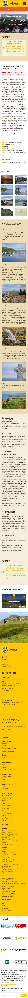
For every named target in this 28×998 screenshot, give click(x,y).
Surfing (3, 803)
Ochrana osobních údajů (8, 886)
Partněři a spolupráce (7, 871)
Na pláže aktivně (6, 812)
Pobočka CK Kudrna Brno (8, 893)
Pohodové (4, 755)
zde (7, 54)
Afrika (3, 905)
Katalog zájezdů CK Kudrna (9, 854)
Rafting (3, 800)
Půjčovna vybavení (7, 839)
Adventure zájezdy (6, 798)
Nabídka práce (5, 853)
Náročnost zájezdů (6, 866)
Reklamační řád (6, 880)
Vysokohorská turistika (8, 747)
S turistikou (5, 788)
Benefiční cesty (5, 802)
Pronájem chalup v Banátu (8, 837)
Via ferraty (4, 745)
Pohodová (4, 743)
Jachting (4, 767)
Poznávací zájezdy (7, 784)
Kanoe (3, 764)
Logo (3, 856)
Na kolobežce (5, 818)
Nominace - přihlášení (7, 896)
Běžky (3, 778)
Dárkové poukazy (6, 857)
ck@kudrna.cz (7, 660)
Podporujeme (5, 872)
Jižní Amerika (5, 908)
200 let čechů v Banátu (7, 844)
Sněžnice (4, 781)
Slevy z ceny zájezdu (7, 869)
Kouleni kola (5, 842)
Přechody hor (5, 815)
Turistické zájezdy (7, 741)
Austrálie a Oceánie (7, 910)
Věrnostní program (7, 867)
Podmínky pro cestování (8, 889)
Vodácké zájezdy (7, 762)
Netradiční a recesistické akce (9, 834)
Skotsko (20, 24)
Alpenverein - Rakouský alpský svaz (11, 841)
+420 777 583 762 (8, 658)
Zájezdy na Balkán (6, 805)
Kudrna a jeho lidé (6, 832)
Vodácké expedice (6, 769)
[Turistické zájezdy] (4, 20)
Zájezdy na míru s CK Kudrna (9, 831)
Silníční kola (5, 757)
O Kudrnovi (4, 849)
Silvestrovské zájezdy (7, 813)
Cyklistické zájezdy (8, 752)
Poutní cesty (5, 820)
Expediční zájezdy (6, 795)
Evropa (3, 901)
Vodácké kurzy (5, 766)
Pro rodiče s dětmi (6, 797)
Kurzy (3, 810)
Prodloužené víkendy (7, 807)
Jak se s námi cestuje (7, 861)
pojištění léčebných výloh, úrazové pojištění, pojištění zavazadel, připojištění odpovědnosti (14, 152)
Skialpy (3, 779)
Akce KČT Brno (5, 808)
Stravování (4, 862)
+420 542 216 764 (8, 656)
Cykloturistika (5, 754)
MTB (3, 759)
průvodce (5, 148)
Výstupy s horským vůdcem (9, 748)
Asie (3, 903)
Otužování (4, 771)
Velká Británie (9, 24)
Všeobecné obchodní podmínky (10, 881)
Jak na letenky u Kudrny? (8, 894)
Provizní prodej (6, 836)
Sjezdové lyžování (6, 776)
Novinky (4, 817)
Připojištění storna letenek (9, 891)
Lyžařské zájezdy (7, 774)
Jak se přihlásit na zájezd (8, 859)
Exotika (4, 786)
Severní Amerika (6, 906)
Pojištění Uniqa (6, 888)
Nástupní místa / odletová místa (10, 864)
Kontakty (4, 851)
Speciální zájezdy (7, 793)
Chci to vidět (22, 606)
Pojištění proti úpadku (7, 878)
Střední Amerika (6, 911)
